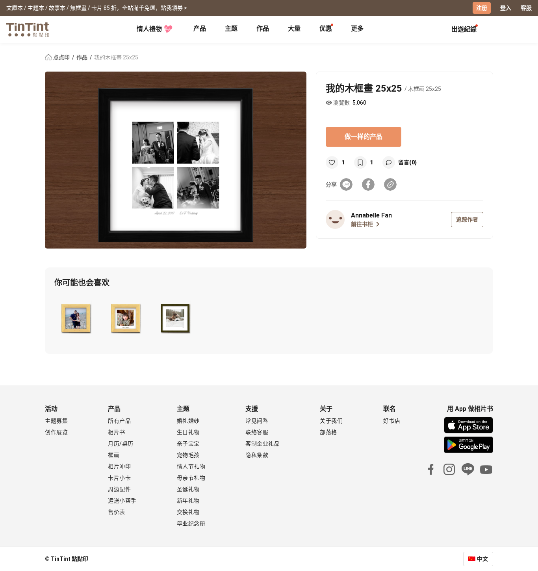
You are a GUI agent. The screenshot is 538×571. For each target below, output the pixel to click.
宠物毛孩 (188, 455)
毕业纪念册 (191, 523)
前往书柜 (362, 224)
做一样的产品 (363, 136)
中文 (482, 559)
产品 (199, 28)
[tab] (199, 29)
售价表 (116, 512)
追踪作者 (467, 219)
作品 (262, 28)
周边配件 (119, 489)
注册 (481, 8)
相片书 (116, 432)
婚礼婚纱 (188, 421)
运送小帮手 (122, 500)
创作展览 (56, 432)
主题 (231, 28)
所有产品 (119, 421)
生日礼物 (188, 432)
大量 (294, 28)
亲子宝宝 (188, 443)
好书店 (392, 421)
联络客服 (256, 432)
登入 (505, 8)
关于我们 (331, 421)
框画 (113, 455)
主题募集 (56, 421)
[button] (76, 316)
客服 (526, 8)
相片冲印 (119, 466)
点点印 (61, 57)
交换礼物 (188, 512)
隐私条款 (256, 455)
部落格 (328, 432)
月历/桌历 (121, 443)
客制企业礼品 (262, 443)
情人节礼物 (191, 466)
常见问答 (256, 421)
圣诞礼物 (188, 489)
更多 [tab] (357, 28)
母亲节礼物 (191, 478)
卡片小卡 (119, 478)
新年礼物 (188, 500)
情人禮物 (149, 29)
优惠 (325, 28)
